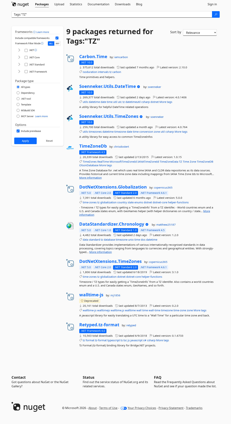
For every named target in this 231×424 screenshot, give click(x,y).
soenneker (154, 87)
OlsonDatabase (88, 165)
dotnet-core (160, 202)
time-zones (90, 202)
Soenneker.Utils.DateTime (107, 86)
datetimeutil (133, 102)
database (109, 239)
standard (94, 239)
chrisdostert (121, 146)
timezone (120, 131)
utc (120, 102)
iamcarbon (121, 57)
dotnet (154, 102)
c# (144, 340)
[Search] (216, 14)
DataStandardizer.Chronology (111, 224)
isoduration (90, 72)
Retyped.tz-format (99, 325)
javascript (136, 340)
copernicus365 (163, 187)
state (131, 202)
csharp (145, 102)
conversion (146, 131)
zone (157, 131)
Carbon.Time (93, 56)
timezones (95, 131)
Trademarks (194, 408)
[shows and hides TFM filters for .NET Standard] (19, 64)
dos (143, 239)
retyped (131, 325)
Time (186, 161)
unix (131, 239)
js (129, 340)
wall (139, 310)
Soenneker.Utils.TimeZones (108, 116)
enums (138, 202)
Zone (193, 161)
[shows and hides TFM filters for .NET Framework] (19, 71)
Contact (19, 377)
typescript (113, 340)
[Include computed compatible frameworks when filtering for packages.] (57, 38)
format (90, 340)
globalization (108, 202)
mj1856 (115, 295)
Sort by (175, 32)
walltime (130, 310)
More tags (165, 102)
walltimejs (103, 310)
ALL (51, 43)
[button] (34, 32)
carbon (116, 72)
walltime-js (91, 295)
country (122, 202)
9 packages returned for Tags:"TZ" (109, 36)
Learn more (42, 32)
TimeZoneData (169, 161)
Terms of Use (108, 408)
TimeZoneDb (93, 146)
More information (90, 177)
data (85, 239)
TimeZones (90, 161)
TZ (180, 161)
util (115, 102)
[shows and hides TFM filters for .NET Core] (19, 57)
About (92, 408)
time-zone (179, 310)
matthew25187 (166, 224)
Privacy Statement (171, 408)
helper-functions (178, 202)
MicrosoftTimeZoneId (123, 161)
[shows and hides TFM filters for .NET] (19, 50)
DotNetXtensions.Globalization (113, 187)
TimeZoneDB (205, 161)
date (103, 102)
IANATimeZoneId (148, 161)
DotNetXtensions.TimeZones (110, 261)
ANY (57, 43)
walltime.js (117, 310)
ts (122, 340)
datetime (94, 102)
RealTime (103, 161)
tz (110, 72)
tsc (125, 340)
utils (85, 102)
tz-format (101, 340)
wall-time (154, 310)
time (109, 102)
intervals (103, 72)
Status (88, 377)
